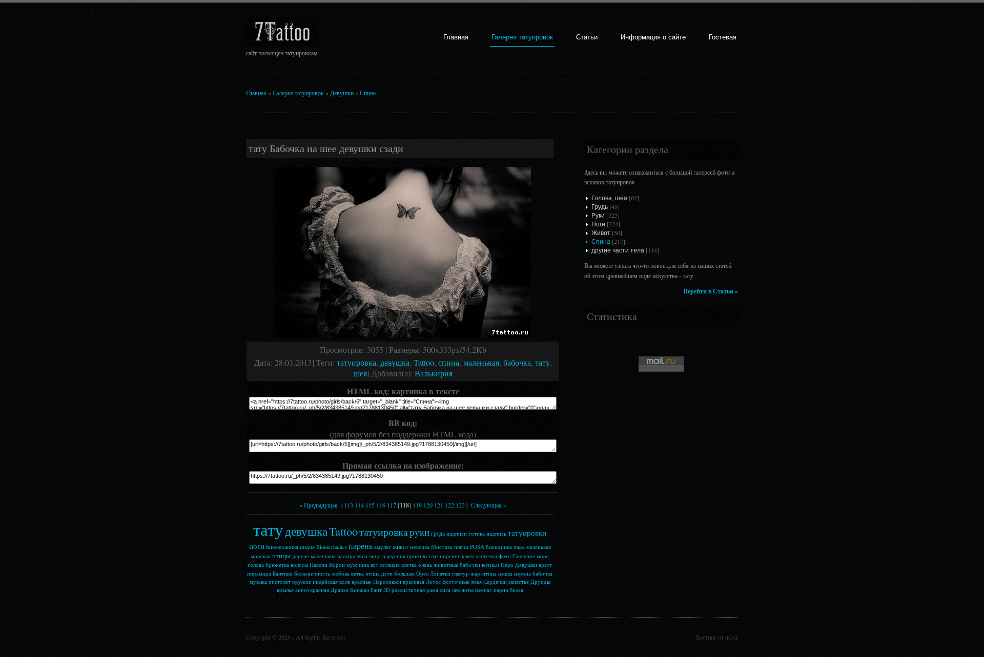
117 (391, 505)
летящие (390, 564)
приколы (417, 556)
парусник (393, 556)
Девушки (342, 93)
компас (483, 590)
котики (490, 564)
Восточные (455, 581)
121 (438, 505)
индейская (325, 581)
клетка (409, 564)
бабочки (470, 564)
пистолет (280, 581)
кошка (505, 573)
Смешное (523, 556)
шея (360, 373)
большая (404, 573)
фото (505, 556)
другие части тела (617, 250)
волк (344, 581)
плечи (461, 546)
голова (256, 564)
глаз (433, 556)
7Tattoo (282, 32)
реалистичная (408, 590)
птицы (281, 555)
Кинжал (359, 590)
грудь (438, 533)
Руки (598, 215)
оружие (301, 581)
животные (446, 564)
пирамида (259, 573)
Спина (368, 93)
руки (419, 531)
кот (374, 564)
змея (476, 581)
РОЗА (477, 546)
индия (307, 546)
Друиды (540, 581)
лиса (445, 590)
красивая (413, 581)
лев (456, 590)
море (543, 556)
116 (380, 505)
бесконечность (312, 573)
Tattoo (424, 362)
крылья (285, 590)
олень (425, 564)
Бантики (283, 573)
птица (372, 573)
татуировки (527, 533)
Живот (600, 233)
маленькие (323, 556)
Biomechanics (331, 546)
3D (386, 590)
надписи (456, 533)
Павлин (318, 564)
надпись (496, 533)
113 (348, 505)
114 (359, 505)
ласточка (486, 556)
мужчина (357, 564)
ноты (467, 590)
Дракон (339, 590)
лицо (375, 556)
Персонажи (387, 581)
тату (542, 362)
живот (400, 546)
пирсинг (450, 556)
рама (432, 590)
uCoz (731, 637)
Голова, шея (609, 198)
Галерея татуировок (522, 37)
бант (376, 590)
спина (448, 362)
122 (449, 505)
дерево (300, 556)
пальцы (346, 556)
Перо (507, 564)
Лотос (433, 581)
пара (519, 546)
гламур (460, 573)
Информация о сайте (653, 37)
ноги (256, 546)
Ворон (337, 564)
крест (545, 564)
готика (476, 533)
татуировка (356, 362)
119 (417, 505)
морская (261, 556)
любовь (341, 573)
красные (362, 581)
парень (360, 545)
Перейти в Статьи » (710, 291)
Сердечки (495, 581)
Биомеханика (282, 546)
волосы (299, 564)
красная (319, 590)
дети (387, 573)
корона (522, 573)
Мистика (442, 546)
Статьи (587, 37)
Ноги (598, 224)
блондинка (499, 546)
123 (460, 505)
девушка (394, 362)
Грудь (599, 206)
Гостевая (722, 37)
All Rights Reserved (320, 637)
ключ (468, 556)
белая (516, 590)
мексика (419, 546)
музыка (258, 581)
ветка (357, 573)
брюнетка (277, 564)
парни (501, 590)
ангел (302, 590)
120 (428, 505)
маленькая (481, 362)
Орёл (422, 573)
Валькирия (434, 373)
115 (370, 505)
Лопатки (440, 573)
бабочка (517, 362)
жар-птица (483, 573)
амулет (382, 546)
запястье (518, 581)
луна (361, 556)
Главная (455, 37)
